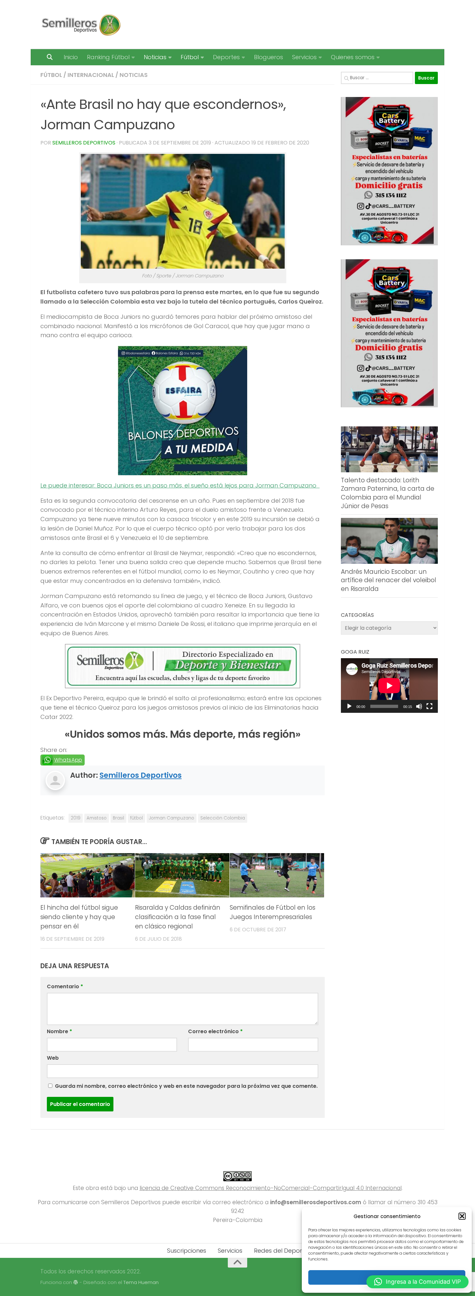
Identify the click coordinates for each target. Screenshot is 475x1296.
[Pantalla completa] (429, 706)
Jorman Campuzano (171, 818)
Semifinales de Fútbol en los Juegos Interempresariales (272, 912)
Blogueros (268, 57)
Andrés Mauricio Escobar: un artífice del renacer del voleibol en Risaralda (388, 580)
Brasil (118, 818)
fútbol (136, 818)
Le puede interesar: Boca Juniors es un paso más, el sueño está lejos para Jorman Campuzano (180, 485)
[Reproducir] (349, 706)
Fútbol (190, 57)
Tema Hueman (141, 1282)
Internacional (91, 75)
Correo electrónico (215, 1031)
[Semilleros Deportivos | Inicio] (80, 24)
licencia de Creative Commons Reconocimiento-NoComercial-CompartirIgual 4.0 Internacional (271, 1188)
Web (53, 1058)
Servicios (304, 57)
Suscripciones (186, 1251)
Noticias (155, 57)
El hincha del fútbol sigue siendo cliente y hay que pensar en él (79, 917)
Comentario (65, 986)
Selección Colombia (222, 818)
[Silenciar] (419, 706)
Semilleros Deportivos (83, 142)
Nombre (59, 1031)
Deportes (226, 57)
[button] (462, 1216)
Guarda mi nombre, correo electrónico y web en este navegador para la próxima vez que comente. (186, 1086)
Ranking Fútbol (108, 57)
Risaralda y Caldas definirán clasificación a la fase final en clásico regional (177, 917)
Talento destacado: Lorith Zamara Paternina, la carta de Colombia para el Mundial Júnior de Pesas (387, 493)
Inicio (71, 57)
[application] (389, 685)
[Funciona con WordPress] (75, 1282)
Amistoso (97, 818)
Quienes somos (353, 57)
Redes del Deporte (281, 1251)
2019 (75, 818)
